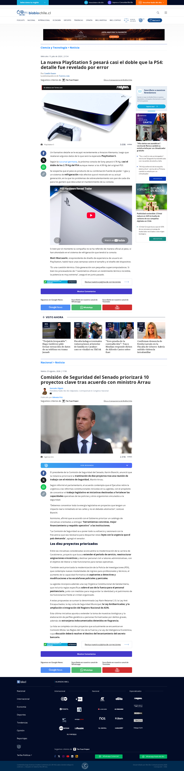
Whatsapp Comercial (110, 756)
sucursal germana (68, 161)
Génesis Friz (57, 397)
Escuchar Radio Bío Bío (152, 2)
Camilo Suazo (50, 73)
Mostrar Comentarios (86, 291)
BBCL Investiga (101, 20)
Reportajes (22, 738)
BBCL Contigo (115, 20)
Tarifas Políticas (23, 755)
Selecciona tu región (29, 2)
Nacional (31, 20)
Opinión (89, 20)
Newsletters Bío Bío (96, 2)
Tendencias (78, 20)
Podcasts (21, 20)
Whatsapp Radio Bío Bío (155, 756)
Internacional (44, 20)
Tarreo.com (64, 76)
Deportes (67, 20)
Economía (57, 20)
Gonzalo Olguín (56, 388)
